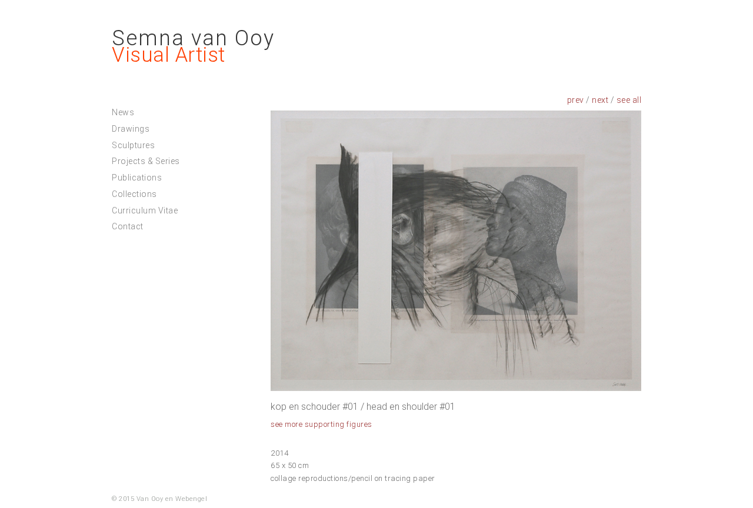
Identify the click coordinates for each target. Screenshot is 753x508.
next (600, 100)
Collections (134, 194)
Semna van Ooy (193, 38)
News (123, 112)
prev (575, 100)
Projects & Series (146, 161)
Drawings (130, 128)
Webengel (191, 499)
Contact (128, 226)
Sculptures (133, 145)
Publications (137, 177)
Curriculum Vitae (145, 210)
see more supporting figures (321, 424)
